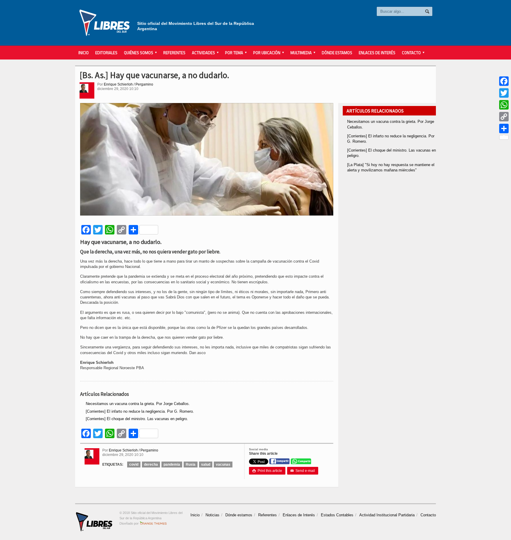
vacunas (223, 464)
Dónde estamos (337, 53)
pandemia (172, 464)
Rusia (190, 464)
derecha (151, 464)
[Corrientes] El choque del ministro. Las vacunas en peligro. (137, 419)
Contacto (428, 515)
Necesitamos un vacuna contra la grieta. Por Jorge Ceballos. (138, 403)
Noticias (212, 515)
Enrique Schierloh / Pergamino (128, 84)
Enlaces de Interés (377, 53)
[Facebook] (504, 81)
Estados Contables (337, 515)
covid (133, 464)
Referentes (174, 53)
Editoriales (106, 53)
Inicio (83, 53)
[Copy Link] (504, 117)
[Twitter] (504, 93)
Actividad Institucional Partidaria (387, 515)
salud (205, 464)
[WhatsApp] (504, 105)
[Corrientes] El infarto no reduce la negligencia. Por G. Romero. (140, 411)
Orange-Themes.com (153, 523)
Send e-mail (302, 471)
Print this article (267, 471)
